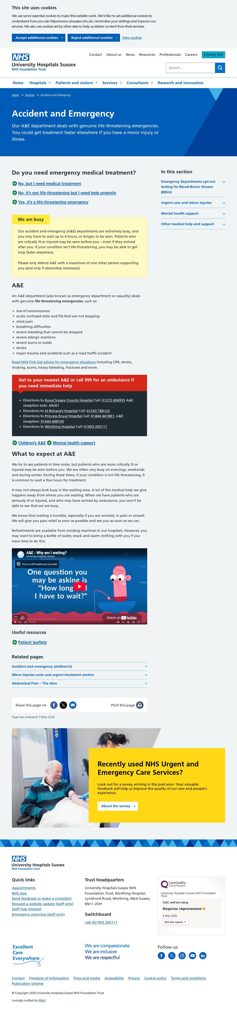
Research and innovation (180, 82)
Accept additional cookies (37, 38)
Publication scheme (28, 983)
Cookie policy (155, 978)
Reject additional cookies (92, 38)
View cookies (132, 38)
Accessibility (114, 978)
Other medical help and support (187, 224)
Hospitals (37, 82)
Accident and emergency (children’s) (42, 666)
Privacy (134, 978)
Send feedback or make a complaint (41, 898)
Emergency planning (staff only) (38, 914)
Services (109, 82)
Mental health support (179, 213)
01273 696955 (113, 400)
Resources (147, 54)
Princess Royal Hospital (63, 416)
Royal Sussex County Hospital (69, 400)
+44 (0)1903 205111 (101, 922)
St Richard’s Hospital (61, 411)
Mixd (42, 1000)
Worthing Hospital (60, 426)
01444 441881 (102, 416)
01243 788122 (98, 411)
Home (18, 82)
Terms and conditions (188, 978)
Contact (95, 54)
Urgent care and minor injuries (186, 203)
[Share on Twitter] (63, 705)
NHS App (19, 893)
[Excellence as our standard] (38, 863)
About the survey (115, 806)
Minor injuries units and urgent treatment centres (53, 675)
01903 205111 (95, 426)
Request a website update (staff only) (42, 904)
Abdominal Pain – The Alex (34, 683)
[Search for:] (190, 68)
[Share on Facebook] (54, 705)
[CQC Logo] (173, 887)
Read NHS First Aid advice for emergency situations (54, 362)
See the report (173, 922)
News (130, 54)
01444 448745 (52, 421)
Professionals (170, 54)
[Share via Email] (72, 705)
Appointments (24, 888)
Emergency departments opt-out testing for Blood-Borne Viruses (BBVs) (188, 186)
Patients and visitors (74, 82)
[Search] (220, 68)
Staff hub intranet (26, 909)
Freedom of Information (49, 978)
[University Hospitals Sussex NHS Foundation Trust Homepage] (44, 62)
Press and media (87, 978)
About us (113, 54)
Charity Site (213, 54)
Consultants (137, 82)
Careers (191, 54)
